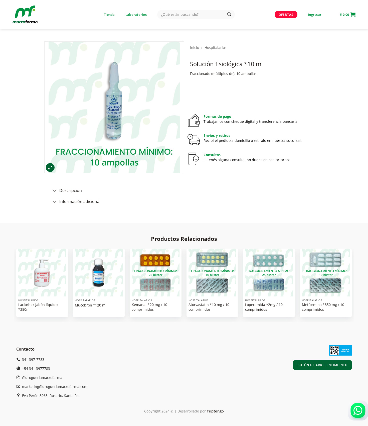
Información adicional (79, 201)
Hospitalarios (216, 47)
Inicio (194, 47)
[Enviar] (229, 15)
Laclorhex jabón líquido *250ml (38, 307)
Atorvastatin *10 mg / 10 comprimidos (209, 307)
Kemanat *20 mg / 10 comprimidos (149, 307)
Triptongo (215, 411)
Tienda (109, 14)
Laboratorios (136, 14)
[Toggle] (54, 191)
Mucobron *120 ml (90, 305)
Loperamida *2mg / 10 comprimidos (264, 307)
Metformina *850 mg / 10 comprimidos (323, 307)
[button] (314, 14)
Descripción (70, 190)
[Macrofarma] (33, 15)
